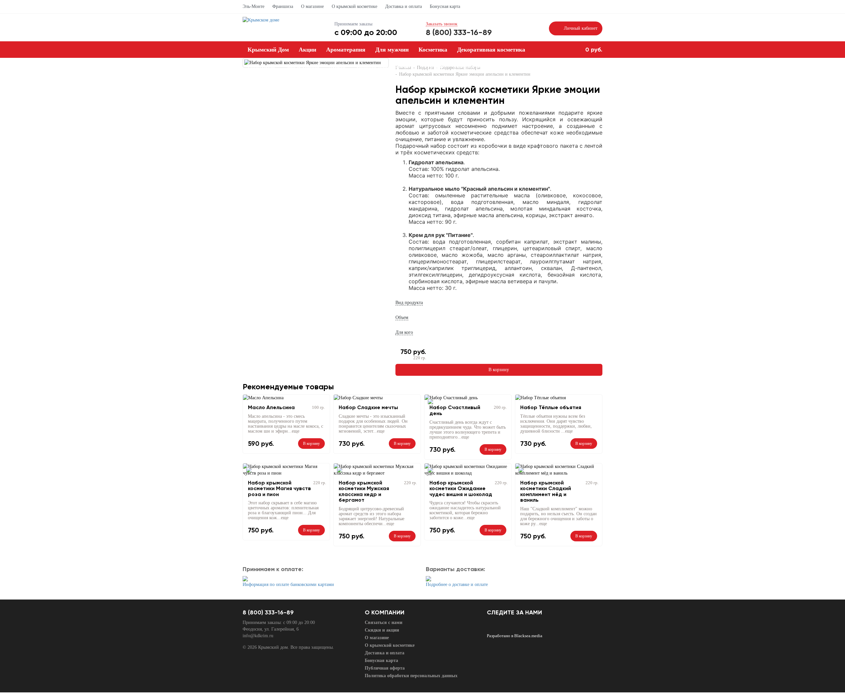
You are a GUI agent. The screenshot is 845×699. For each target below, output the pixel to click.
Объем (401, 317)
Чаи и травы (302, 66)
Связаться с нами (383, 622)
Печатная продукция (276, 82)
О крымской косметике (354, 6)
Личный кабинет (580, 28)
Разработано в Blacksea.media (514, 635)
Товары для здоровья (384, 66)
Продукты (261, 66)
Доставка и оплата (403, 6)
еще (295, 431)
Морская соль (333, 82)
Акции (307, 49)
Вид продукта (409, 302)
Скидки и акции (382, 630)
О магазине (312, 6)
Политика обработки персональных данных (411, 675)
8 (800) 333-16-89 (459, 32)
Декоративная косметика (491, 49)
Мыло (337, 66)
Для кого (404, 332)
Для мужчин (392, 49)
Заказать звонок (441, 23)
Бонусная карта (445, 6)
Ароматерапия (345, 49)
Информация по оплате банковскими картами (288, 584)
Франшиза (282, 6)
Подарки (373, 82)
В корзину (499, 369)
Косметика (433, 49)
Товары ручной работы (484, 66)
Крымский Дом (268, 49)
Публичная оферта (385, 668)
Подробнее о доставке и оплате (457, 584)
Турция (433, 66)
